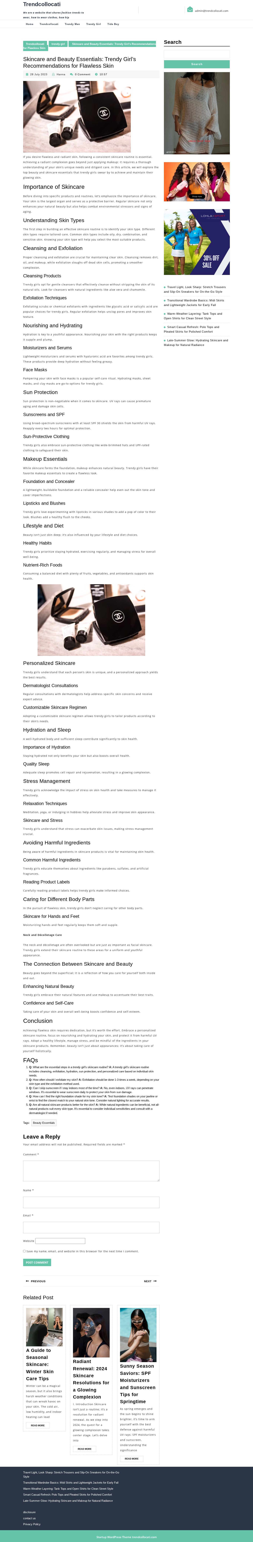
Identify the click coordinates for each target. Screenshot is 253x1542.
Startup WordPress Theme (113, 1537)
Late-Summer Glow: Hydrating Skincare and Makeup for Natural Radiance (68, 1500)
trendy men (72, 24)
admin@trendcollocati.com (211, 11)
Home (29, 24)
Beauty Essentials (44, 1122)
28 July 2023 (38, 74)
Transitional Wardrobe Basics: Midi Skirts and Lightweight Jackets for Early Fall (70, 1482)
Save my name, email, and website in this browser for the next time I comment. (82, 1251)
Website (28, 1241)
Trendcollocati (42, 4)
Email (28, 1215)
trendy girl (93, 24)
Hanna (61, 74)
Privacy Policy (32, 1524)
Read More (40, 1426)
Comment (31, 1154)
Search (173, 42)
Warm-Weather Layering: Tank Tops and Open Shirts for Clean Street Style (68, 1488)
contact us (29, 1518)
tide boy (113, 24)
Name (28, 1190)
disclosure (29, 1512)
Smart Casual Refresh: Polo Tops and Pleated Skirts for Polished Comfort (67, 1494)
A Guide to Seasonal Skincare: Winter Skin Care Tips (40, 1364)
